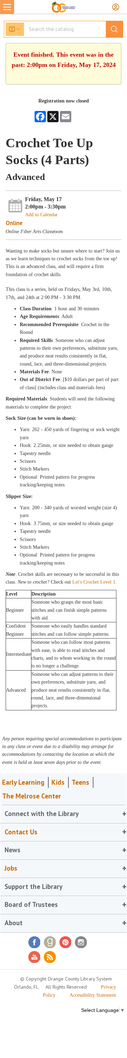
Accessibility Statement (92, 995)
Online (14, 223)
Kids (58, 782)
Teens (80, 782)
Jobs (11, 868)
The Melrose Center (31, 796)
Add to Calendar (41, 214)
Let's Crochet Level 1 (93, 582)
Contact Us (21, 832)
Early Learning (23, 782)
